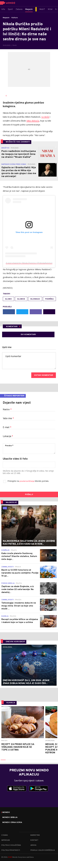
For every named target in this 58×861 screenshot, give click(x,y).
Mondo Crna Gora (12, 822)
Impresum (5, 840)
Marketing (35, 835)
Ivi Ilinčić (45, 116)
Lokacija (8, 436)
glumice (21, 299)
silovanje (35, 299)
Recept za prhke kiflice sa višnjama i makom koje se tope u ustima (17, 747)
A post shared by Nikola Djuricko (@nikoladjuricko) (29, 263)
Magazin (6, 18)
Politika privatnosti (10, 850)
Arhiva (33, 845)
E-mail (7, 427)
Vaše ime (8, 418)
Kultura (15, 18)
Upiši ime (7, 347)
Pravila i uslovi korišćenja (42, 850)
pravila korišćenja (27, 481)
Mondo (6, 812)
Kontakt (34, 840)
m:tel (10, 857)
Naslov (7, 410)
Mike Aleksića (32, 120)
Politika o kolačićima (11, 845)
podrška (49, 299)
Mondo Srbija (9, 817)
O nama (4, 835)
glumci (8, 299)
